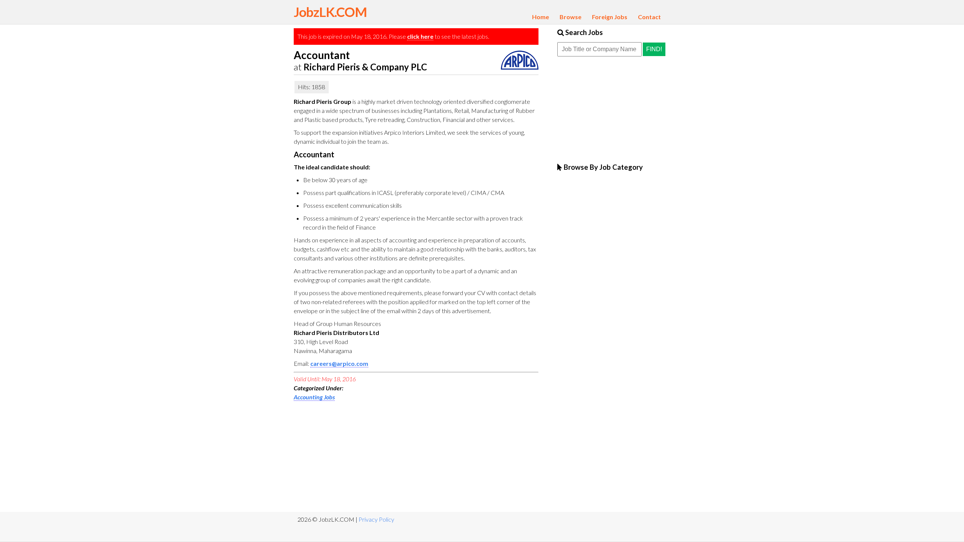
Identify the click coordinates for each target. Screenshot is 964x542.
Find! (654, 49)
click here (420, 36)
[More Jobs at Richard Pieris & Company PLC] (519, 67)
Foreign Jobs (609, 16)
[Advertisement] (350, 456)
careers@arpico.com (339, 363)
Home (540, 16)
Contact (649, 16)
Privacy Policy (376, 519)
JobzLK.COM (330, 12)
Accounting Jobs (314, 396)
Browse (570, 16)
